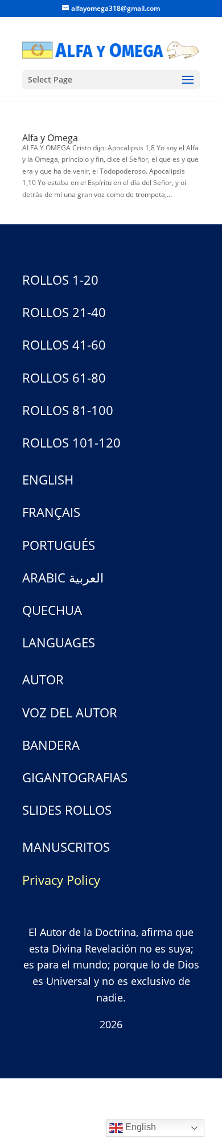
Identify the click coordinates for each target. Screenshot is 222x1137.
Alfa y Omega (50, 138)
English (139, 1127)
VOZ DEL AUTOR (69, 712)
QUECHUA (52, 609)
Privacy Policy (61, 879)
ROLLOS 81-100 (67, 409)
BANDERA (51, 744)
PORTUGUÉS (58, 544)
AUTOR (43, 679)
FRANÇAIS (51, 511)
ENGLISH (47, 479)
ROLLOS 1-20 (60, 279)
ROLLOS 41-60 (64, 344)
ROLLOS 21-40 (64, 312)
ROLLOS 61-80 (64, 377)
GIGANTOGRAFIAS (75, 777)
